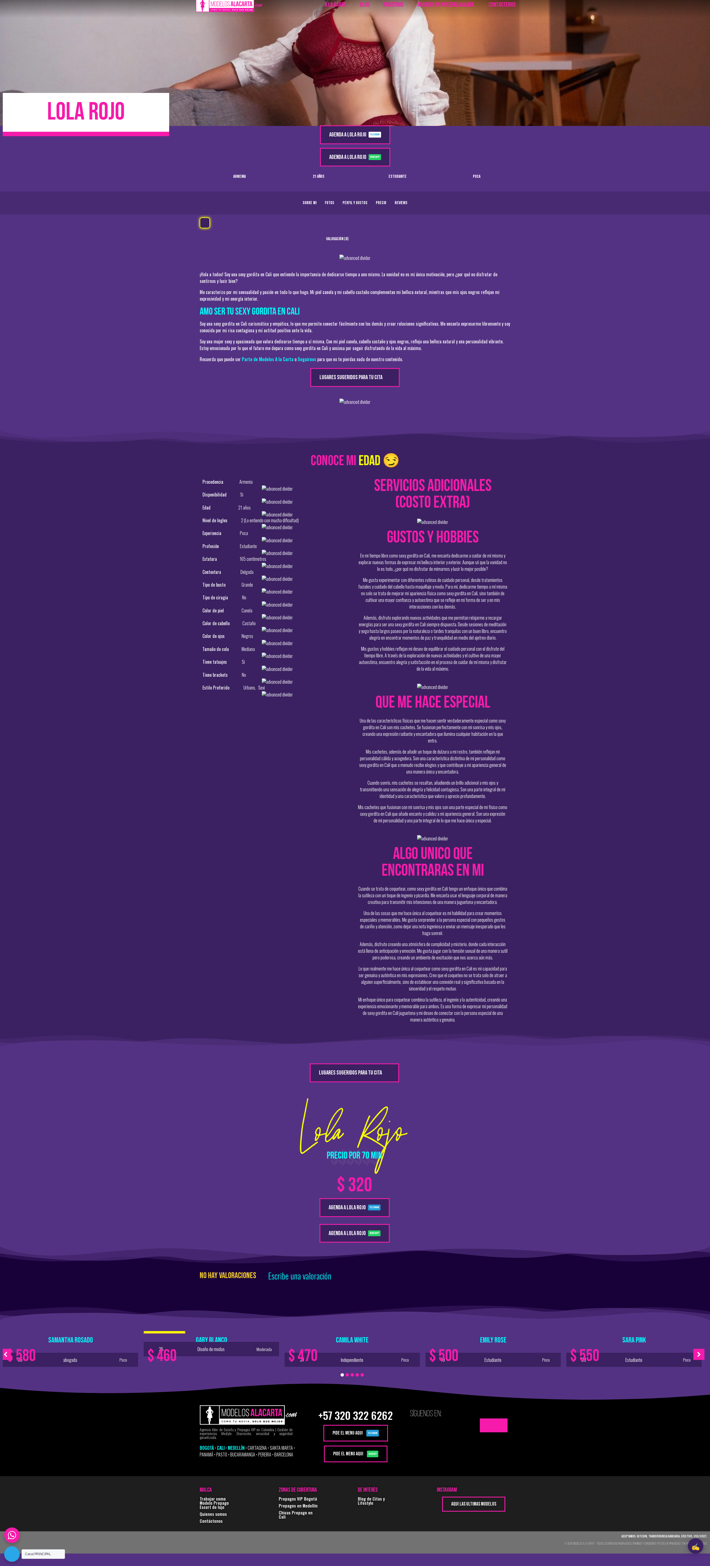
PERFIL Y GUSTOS (355, 203)
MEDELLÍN (236, 1448)
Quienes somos (213, 1514)
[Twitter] (487, 1425)
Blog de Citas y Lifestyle (371, 1501)
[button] (205, 222)
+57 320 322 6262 (355, 1415)
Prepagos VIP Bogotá (298, 1499)
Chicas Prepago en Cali (296, 1514)
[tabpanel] (70, 1350)
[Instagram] (501, 1425)
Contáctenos (211, 1521)
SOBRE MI (309, 203)
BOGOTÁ (207, 1448)
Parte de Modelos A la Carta (267, 359)
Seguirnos (307, 359)
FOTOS (329, 203)
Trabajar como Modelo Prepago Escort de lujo (214, 1503)
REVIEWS (401, 203)
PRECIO (381, 203)
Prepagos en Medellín (298, 1505)
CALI (221, 1448)
